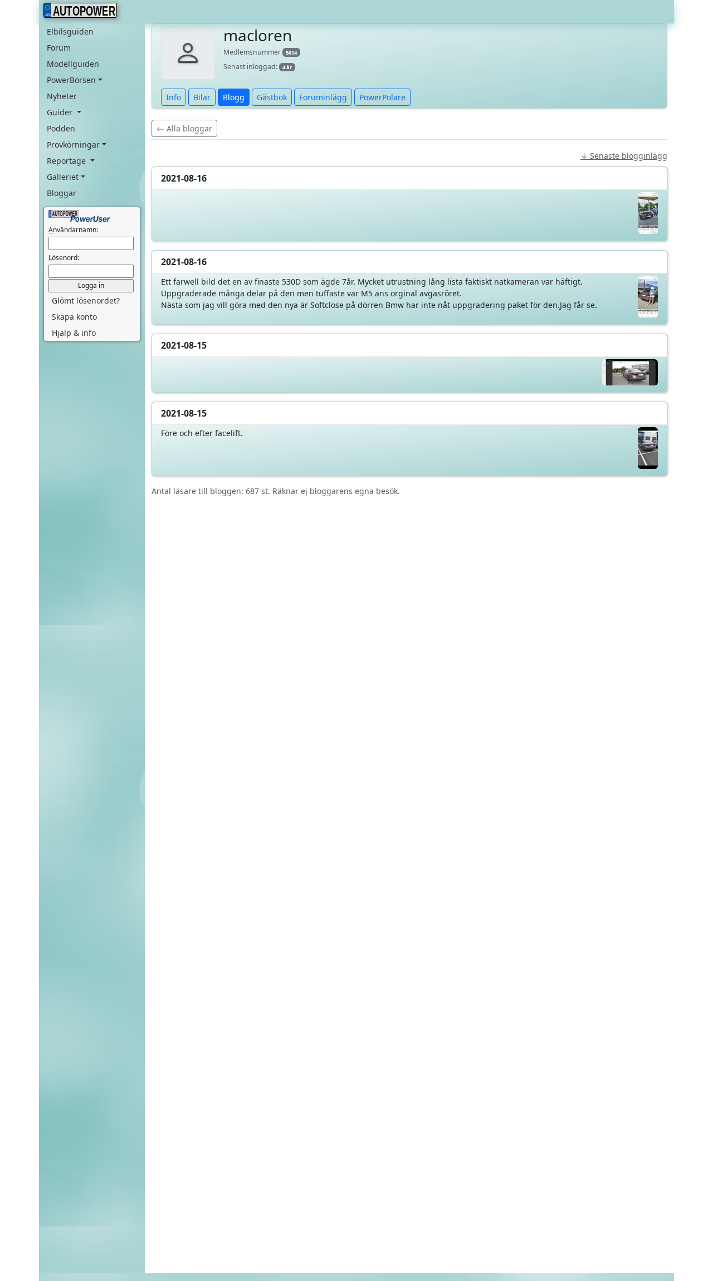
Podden (61, 128)
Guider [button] (61, 112)
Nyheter (62, 96)
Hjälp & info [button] (74, 332)
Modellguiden (73, 63)
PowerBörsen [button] (71, 80)
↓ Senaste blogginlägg (623, 155)
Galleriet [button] (63, 177)
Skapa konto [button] (74, 316)
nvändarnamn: (73, 229)
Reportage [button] (67, 160)
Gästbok (272, 97)
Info (173, 97)
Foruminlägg (323, 97)
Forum (59, 47)
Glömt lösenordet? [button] (86, 300)
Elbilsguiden (70, 31)
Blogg (234, 97)
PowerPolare (382, 97)
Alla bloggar (188, 128)
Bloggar (61, 193)
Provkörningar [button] (73, 144)
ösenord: (63, 257)
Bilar (202, 97)
